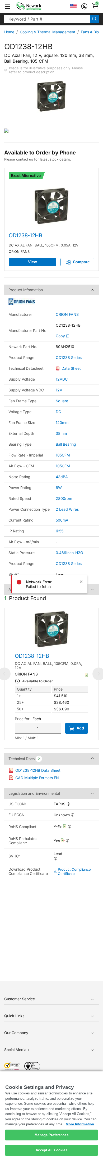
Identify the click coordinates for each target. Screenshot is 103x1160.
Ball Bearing (66, 444)
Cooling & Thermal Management (47, 32)
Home (9, 32)
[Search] (94, 19)
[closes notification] (81, 581)
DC (58, 411)
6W (59, 487)
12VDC (62, 379)
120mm (62, 422)
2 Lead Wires (67, 509)
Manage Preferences (51, 1135)
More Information (80, 1124)
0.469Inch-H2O (69, 552)
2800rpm (64, 498)
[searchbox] (47, 19)
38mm (61, 433)
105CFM (63, 455)
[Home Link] (37, 6)
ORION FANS (67, 314)
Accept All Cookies (51, 1150)
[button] (7, 6)
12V (59, 390)
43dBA (62, 476)
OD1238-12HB (25, 235)
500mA (62, 520)
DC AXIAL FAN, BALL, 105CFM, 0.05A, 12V (43, 245)
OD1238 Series (69, 357)
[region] (51, 1115)
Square (62, 401)
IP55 (59, 531)
